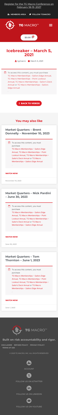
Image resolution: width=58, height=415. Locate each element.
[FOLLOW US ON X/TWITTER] (29, 375)
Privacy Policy (37, 345)
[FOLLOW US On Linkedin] (29, 388)
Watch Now (11, 173)
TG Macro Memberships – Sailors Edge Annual (29, 76)
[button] (50, 25)
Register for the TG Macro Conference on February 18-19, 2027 (29, 6)
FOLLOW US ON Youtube (29, 406)
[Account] (29, 362)
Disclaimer (6, 345)
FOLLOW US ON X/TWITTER (29, 381)
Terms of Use (8, 348)
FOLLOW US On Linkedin (29, 394)
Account (29, 369)
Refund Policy (21, 345)
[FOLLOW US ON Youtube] (29, 400)
